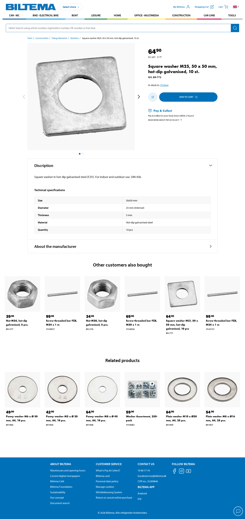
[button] (236, 7)
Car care (209, 15)
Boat (75, 15)
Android (142, 493)
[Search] (235, 28)
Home (117, 15)
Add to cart (186, 96)
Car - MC (14, 15)
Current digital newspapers (65, 476)
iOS (140, 499)
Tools (232, 15)
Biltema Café (57, 481)
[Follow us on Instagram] (181, 471)
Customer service (109, 464)
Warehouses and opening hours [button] (67, 470)
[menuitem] (14, 15)
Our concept (57, 497)
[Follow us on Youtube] (188, 473)
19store (164, 85)
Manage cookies (105, 486)
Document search (60, 503)
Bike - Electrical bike (45, 15)
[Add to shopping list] (153, 97)
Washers (74, 38)
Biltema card (103, 476)
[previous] (24, 97)
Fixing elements (59, 38)
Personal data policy (107, 481)
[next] (138, 97)
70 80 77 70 (144, 470)
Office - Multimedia (146, 15)
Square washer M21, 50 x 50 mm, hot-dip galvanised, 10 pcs (182, 324)
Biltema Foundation (61, 486)
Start (30, 38)
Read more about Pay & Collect (163, 120)
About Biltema (60, 464)
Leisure (95, 15)
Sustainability (57, 492)
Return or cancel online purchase (114, 497)
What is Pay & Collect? (108, 470)
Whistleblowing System (109, 492)
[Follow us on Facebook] (174, 471)
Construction (181, 15)
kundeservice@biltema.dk (152, 476)
